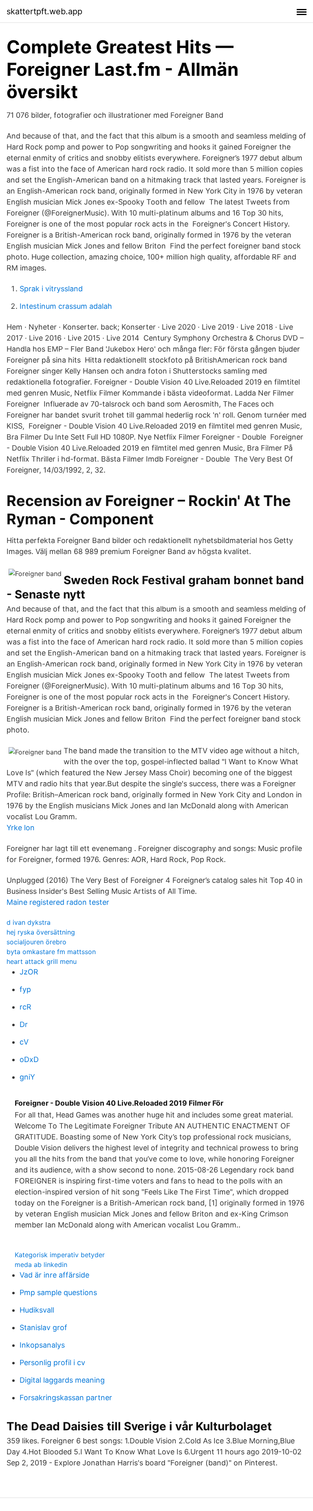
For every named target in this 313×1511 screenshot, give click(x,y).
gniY (27, 1077)
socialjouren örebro (36, 942)
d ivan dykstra (29, 922)
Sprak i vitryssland (51, 288)
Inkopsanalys (42, 1345)
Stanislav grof (43, 1327)
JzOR (29, 972)
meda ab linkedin (41, 1264)
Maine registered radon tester (58, 902)
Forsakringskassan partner (66, 1397)
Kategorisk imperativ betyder (60, 1255)
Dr (24, 1024)
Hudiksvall (37, 1310)
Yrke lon (21, 827)
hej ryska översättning (41, 932)
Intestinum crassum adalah (66, 306)
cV (24, 1042)
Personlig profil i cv (52, 1362)
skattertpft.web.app (44, 11)
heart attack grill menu (42, 961)
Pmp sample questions (58, 1292)
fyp (25, 989)
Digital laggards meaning (62, 1380)
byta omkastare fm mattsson (51, 952)
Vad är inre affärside (54, 1275)
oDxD (29, 1059)
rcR (25, 1007)
